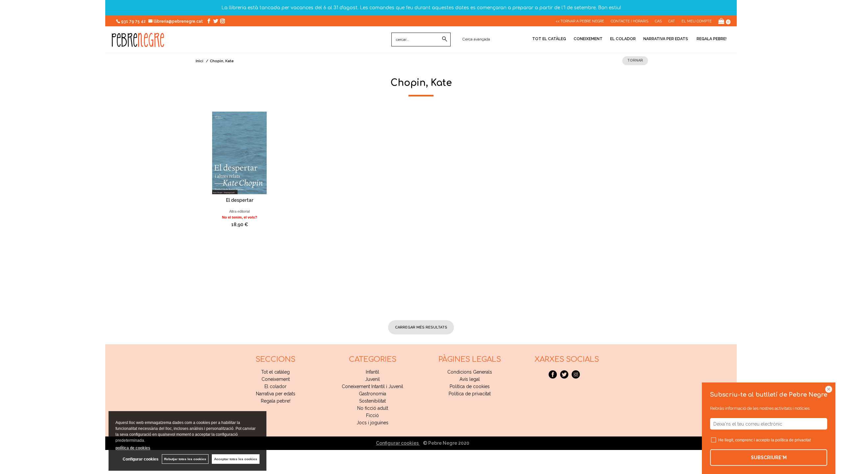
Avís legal (469, 379)
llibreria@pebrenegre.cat (179, 21)
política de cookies (132, 448)
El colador (623, 39)
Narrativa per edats (665, 39)
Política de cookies (470, 386)
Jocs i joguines (372, 422)
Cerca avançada (476, 39)
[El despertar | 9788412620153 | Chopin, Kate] (239, 153)
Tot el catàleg (549, 39)
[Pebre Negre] (138, 43)
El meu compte (696, 21)
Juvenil (372, 379)
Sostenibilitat (372, 401)
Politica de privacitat (470, 393)
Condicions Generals (469, 372)
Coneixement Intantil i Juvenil (372, 386)
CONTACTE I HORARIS (629, 21)
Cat (671, 21)
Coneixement (588, 39)
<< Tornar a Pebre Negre (580, 21)
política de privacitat (793, 440)
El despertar (239, 200)
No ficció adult (372, 408)
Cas (658, 21)
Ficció (372, 415)
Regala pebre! (711, 39)
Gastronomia (372, 393)
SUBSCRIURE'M (769, 457)
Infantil (372, 372)
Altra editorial (239, 211)
